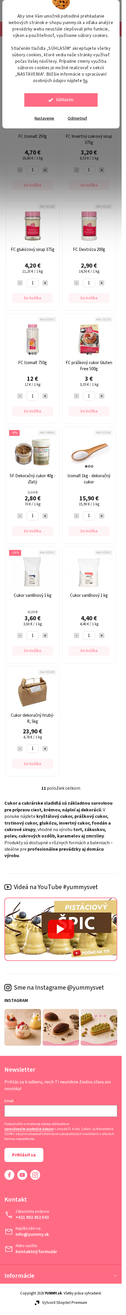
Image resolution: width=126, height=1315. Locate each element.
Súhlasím (65, 100)
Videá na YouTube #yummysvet (56, 887)
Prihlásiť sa (24, 1155)
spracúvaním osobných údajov (29, 1129)
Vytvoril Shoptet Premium (64, 1303)
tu (85, 81)
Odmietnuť (77, 118)
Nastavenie (44, 118)
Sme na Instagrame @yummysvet (59, 987)
